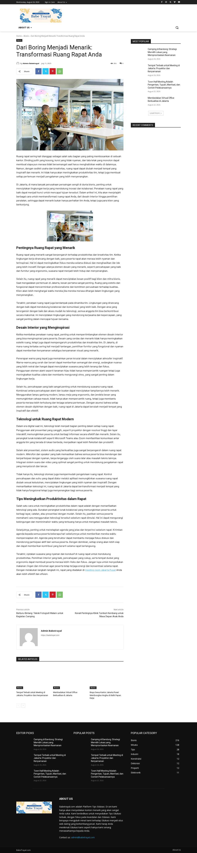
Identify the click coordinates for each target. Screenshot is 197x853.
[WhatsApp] (60, 71)
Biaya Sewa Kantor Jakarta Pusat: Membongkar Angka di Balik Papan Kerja (105, 695)
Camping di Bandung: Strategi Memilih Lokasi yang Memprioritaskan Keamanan (162, 52)
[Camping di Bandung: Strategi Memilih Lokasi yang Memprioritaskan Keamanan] (138, 53)
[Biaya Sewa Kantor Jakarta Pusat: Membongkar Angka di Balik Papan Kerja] (106, 677)
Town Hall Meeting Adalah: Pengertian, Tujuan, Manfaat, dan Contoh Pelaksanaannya (164, 85)
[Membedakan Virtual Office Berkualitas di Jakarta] (70, 677)
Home (19, 36)
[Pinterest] (53, 71)
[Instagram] (166, 2)
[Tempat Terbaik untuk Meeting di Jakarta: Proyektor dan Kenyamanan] (33, 677)
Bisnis (26, 36)
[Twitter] (170, 2)
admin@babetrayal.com (83, 837)
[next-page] (23, 706)
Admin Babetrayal (31, 63)
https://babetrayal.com (50, 635)
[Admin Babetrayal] (18, 63)
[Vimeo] (174, 2)
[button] (177, 27)
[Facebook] (162, 2)
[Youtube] (179, 2)
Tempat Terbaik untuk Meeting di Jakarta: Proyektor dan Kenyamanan (164, 68)
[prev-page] (18, 706)
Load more (155, 113)
